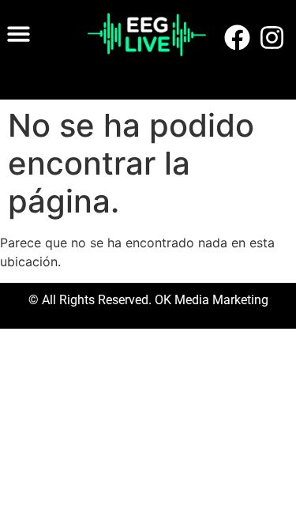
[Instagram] (272, 38)
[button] (18, 33)
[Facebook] (237, 38)
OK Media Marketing (210, 299)
